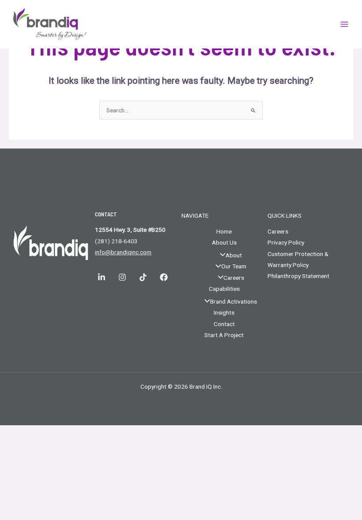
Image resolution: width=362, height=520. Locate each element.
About (234, 255)
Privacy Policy (286, 242)
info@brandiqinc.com (123, 252)
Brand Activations (233, 301)
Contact (224, 323)
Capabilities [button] (224, 288)
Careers (233, 277)
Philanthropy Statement (298, 275)
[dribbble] (144, 277)
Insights (224, 312)
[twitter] (165, 277)
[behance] (123, 277)
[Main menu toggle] (345, 24)
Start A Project (224, 334)
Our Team (233, 266)
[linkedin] (102, 277)
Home (224, 231)
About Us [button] (224, 242)
